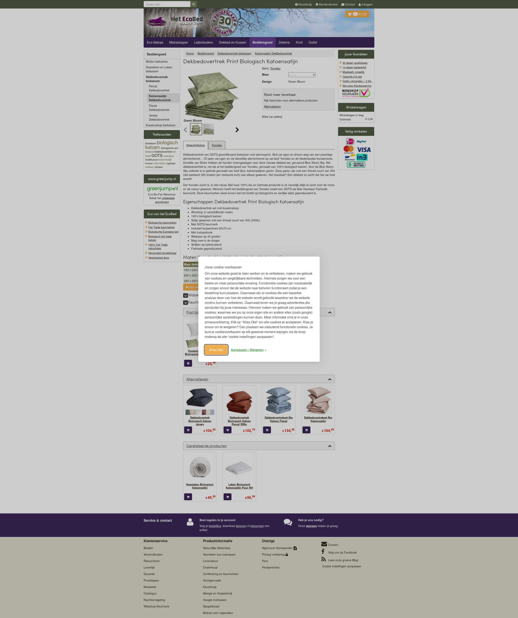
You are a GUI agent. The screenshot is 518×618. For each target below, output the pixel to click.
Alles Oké (216, 349)
